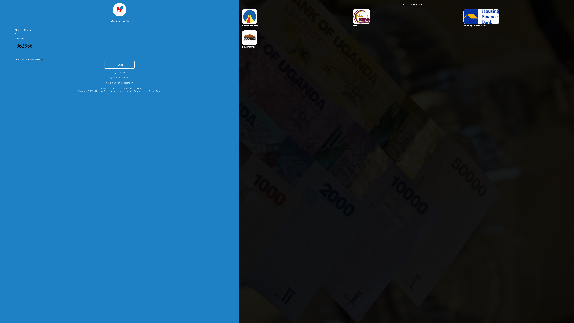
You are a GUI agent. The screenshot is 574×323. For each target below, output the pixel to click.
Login (119, 64)
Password (20, 38)
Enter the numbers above (28, 59)
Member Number (23, 30)
